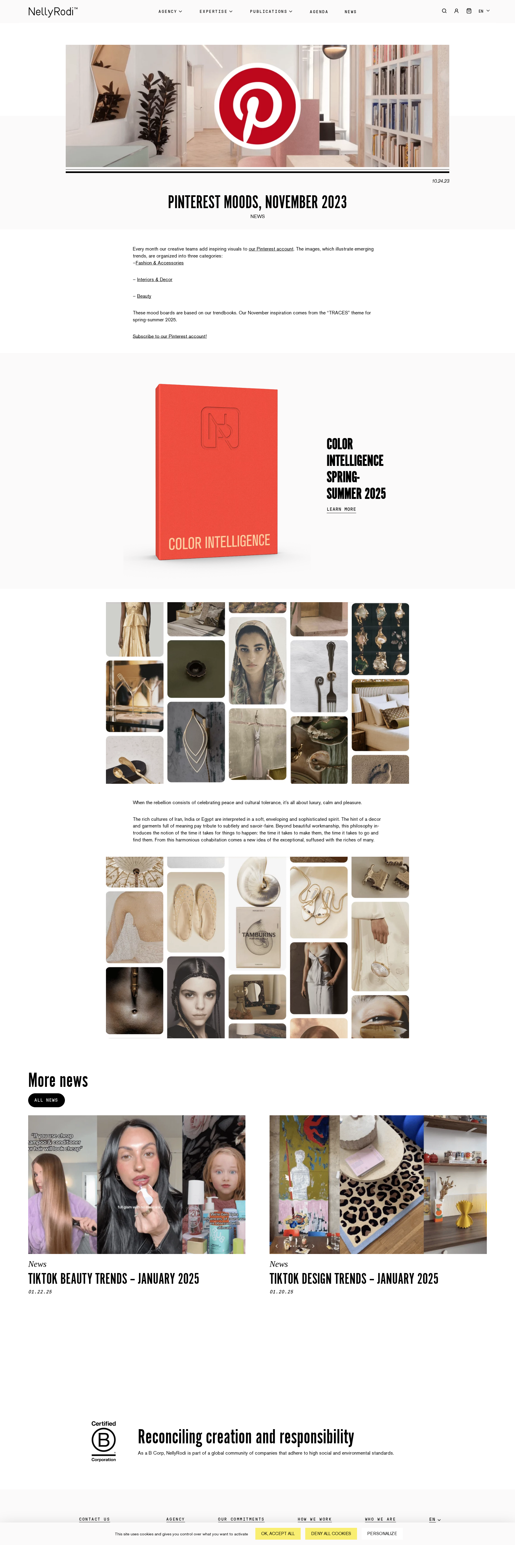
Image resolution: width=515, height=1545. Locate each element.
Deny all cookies (331, 1533)
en (481, 11)
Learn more (341, 509)
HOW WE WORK (315, 1519)
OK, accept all (278, 1533)
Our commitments (241, 1519)
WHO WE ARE (380, 1519)
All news (46, 1100)
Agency (168, 11)
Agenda (319, 12)
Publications (268, 11)
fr (483, 15)
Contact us (94, 1519)
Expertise (213, 11)
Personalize (382, 1533)
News (351, 12)
